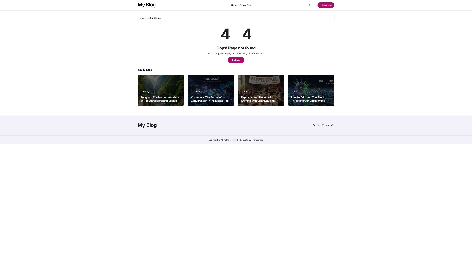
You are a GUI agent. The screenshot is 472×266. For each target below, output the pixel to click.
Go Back (236, 60)
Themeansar (257, 140)
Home (234, 5)
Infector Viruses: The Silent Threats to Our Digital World (308, 99)
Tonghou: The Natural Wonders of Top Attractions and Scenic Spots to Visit (160, 101)
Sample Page (245, 5)
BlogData (244, 140)
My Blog (147, 5)
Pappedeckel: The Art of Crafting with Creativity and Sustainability (258, 101)
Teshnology (198, 92)
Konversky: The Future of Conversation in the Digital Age (210, 99)
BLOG (246, 92)
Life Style (146, 92)
